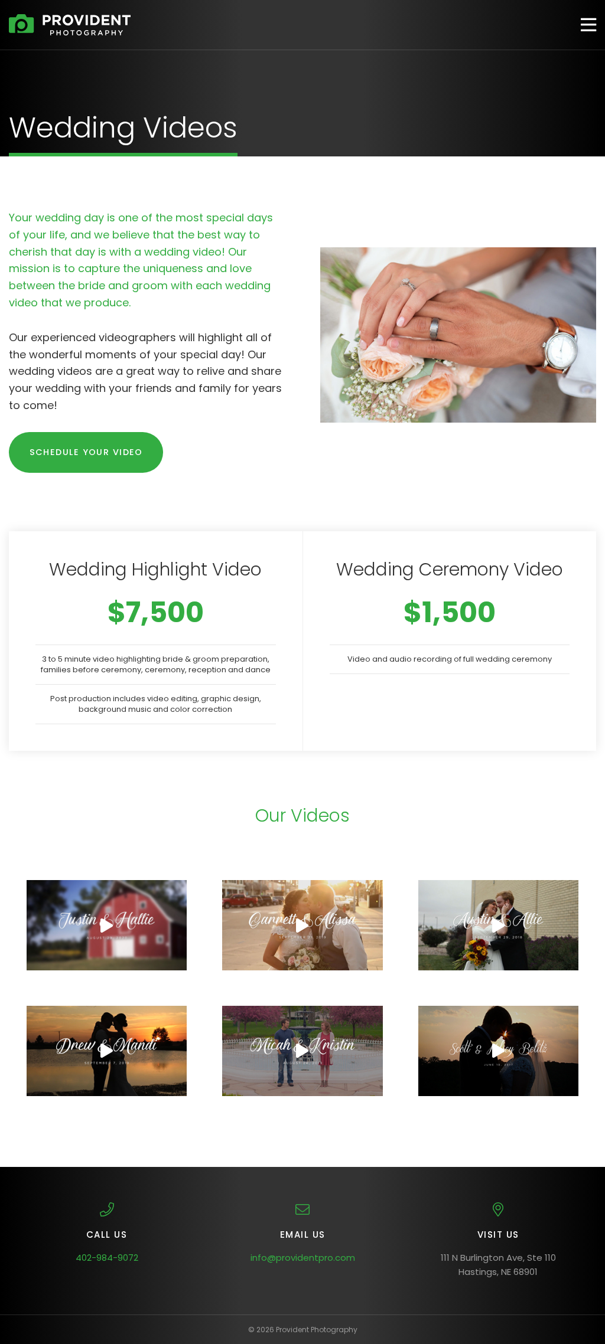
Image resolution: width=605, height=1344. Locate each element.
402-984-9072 (107, 1257)
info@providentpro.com (303, 1257)
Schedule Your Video (86, 452)
